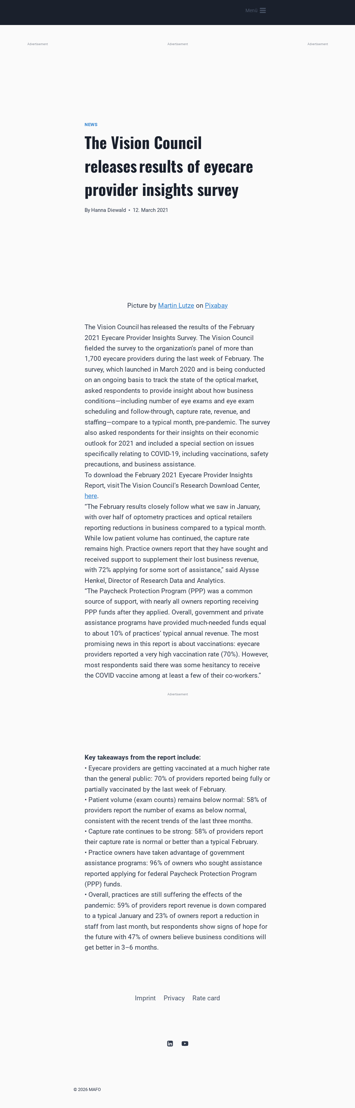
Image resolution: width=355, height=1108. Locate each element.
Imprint (145, 998)
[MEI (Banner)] (177, 714)
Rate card (206, 998)
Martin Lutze (176, 305)
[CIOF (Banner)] (37, 151)
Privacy (174, 998)
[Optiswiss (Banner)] (177, 72)
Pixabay (216, 305)
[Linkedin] (169, 1043)
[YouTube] (185, 1043)
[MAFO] (179, 10)
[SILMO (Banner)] (317, 151)
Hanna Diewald (108, 210)
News (91, 124)
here (91, 496)
